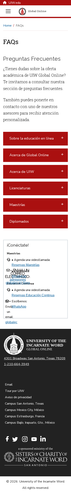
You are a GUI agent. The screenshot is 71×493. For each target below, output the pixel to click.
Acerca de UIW (21, 171)
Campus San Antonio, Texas (24, 403)
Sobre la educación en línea (31, 138)
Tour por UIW (14, 391)
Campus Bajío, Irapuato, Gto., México (30, 422)
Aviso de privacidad (18, 397)
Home (7, 25)
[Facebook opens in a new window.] (7, 439)
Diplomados (19, 221)
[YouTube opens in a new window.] (33, 439)
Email (9, 384)
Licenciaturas (19, 188)
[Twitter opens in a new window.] (14, 439)
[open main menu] (9, 11)
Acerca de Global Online (29, 155)
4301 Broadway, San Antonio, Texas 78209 (34, 358)
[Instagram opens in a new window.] (24, 439)
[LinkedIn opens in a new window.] (42, 439)
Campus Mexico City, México (24, 410)
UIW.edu (14, 3)
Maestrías (17, 204)
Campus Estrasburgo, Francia (25, 416)
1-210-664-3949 (16, 364)
